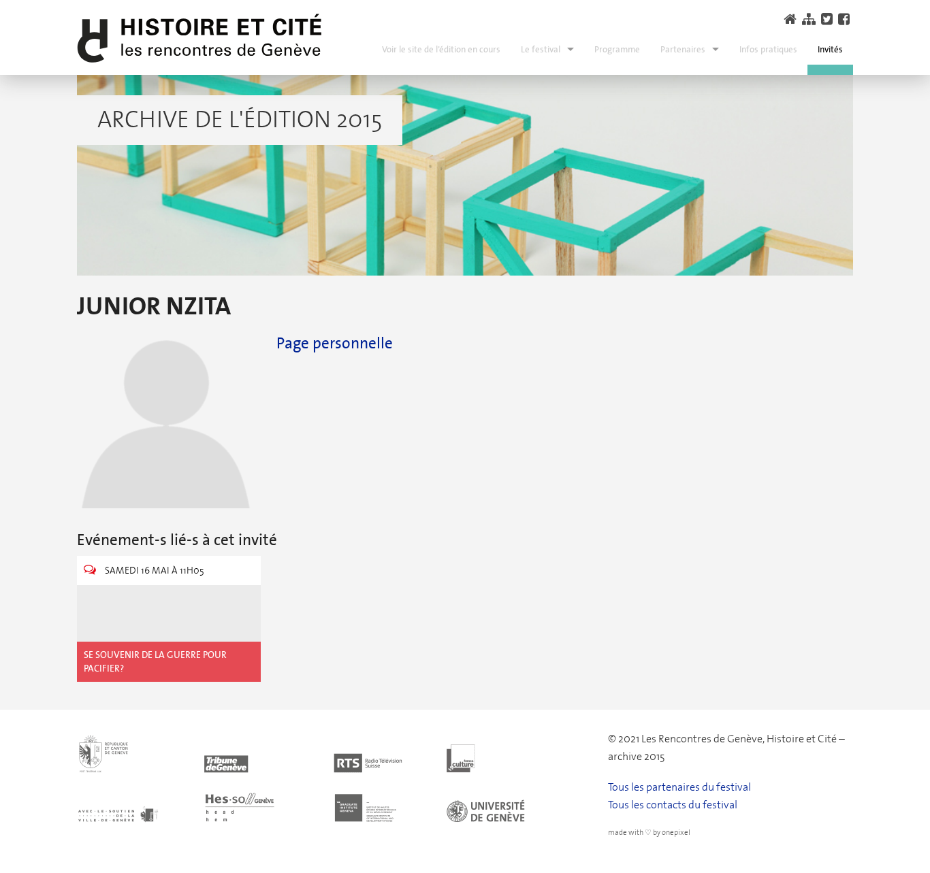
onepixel (676, 832)
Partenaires (682, 49)
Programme (617, 49)
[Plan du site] (810, 19)
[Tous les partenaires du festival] (331, 777)
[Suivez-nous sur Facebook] (845, 19)
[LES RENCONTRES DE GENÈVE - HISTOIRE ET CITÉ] (199, 38)
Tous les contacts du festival (672, 804)
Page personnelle (334, 343)
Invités (830, 49)
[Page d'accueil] (792, 19)
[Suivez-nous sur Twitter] (828, 19)
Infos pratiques (768, 49)
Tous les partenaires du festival (679, 787)
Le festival (540, 49)
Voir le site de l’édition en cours (441, 49)
